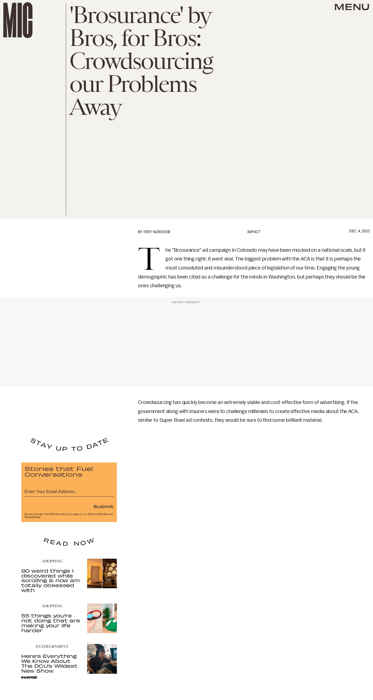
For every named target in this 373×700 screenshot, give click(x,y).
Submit (103, 506)
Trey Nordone (157, 232)
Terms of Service (98, 514)
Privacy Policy (32, 517)
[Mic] (17, 20)
